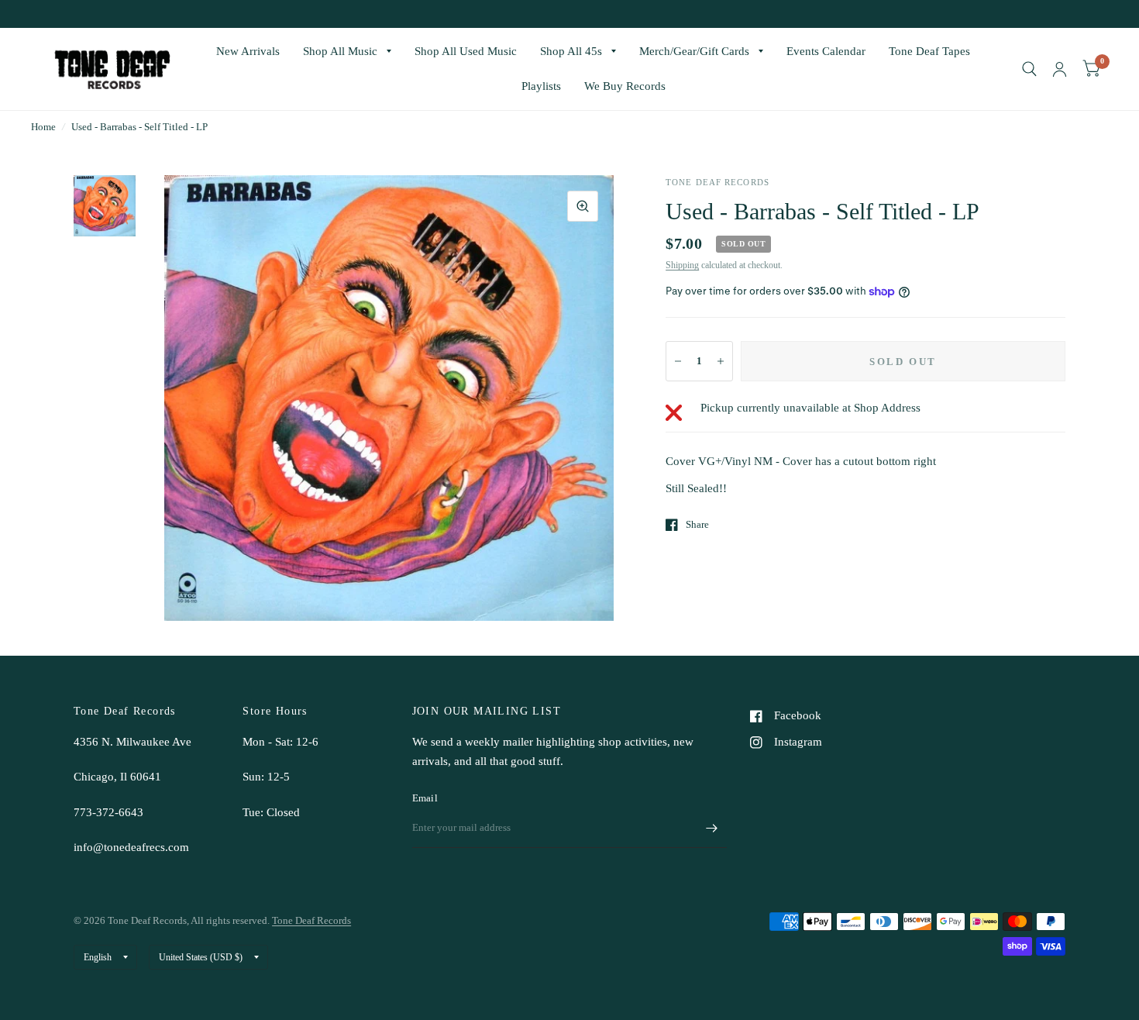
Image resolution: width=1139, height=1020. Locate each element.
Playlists (541, 86)
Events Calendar (825, 51)
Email (425, 798)
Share (697, 524)
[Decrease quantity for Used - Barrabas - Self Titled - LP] (678, 361)
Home (43, 127)
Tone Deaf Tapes (929, 51)
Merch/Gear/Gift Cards (694, 51)
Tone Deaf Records (311, 920)
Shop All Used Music (466, 51)
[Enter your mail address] (711, 828)
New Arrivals (248, 51)
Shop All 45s (571, 51)
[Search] (1029, 69)
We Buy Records (625, 86)
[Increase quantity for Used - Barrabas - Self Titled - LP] (720, 361)
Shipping (682, 265)
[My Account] (1059, 69)
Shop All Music (340, 51)
